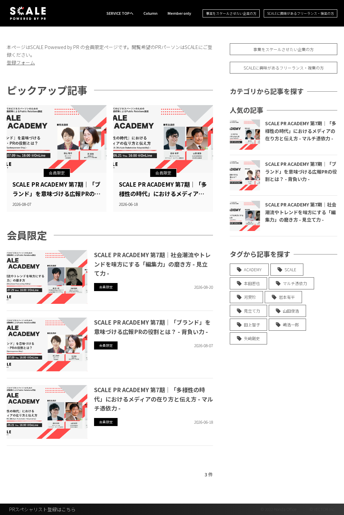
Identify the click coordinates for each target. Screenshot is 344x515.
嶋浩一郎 (291, 324)
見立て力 (252, 311)
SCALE (290, 269)
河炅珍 (250, 297)
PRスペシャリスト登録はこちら (42, 509)
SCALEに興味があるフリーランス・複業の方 (300, 13)
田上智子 (252, 324)
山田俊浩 (291, 311)
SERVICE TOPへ (119, 13)
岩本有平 (287, 297)
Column (150, 13)
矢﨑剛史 (252, 338)
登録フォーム (21, 62)
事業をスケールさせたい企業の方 (231, 13)
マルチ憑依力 (295, 283)
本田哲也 (252, 283)
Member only (179, 13)
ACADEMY (253, 269)
